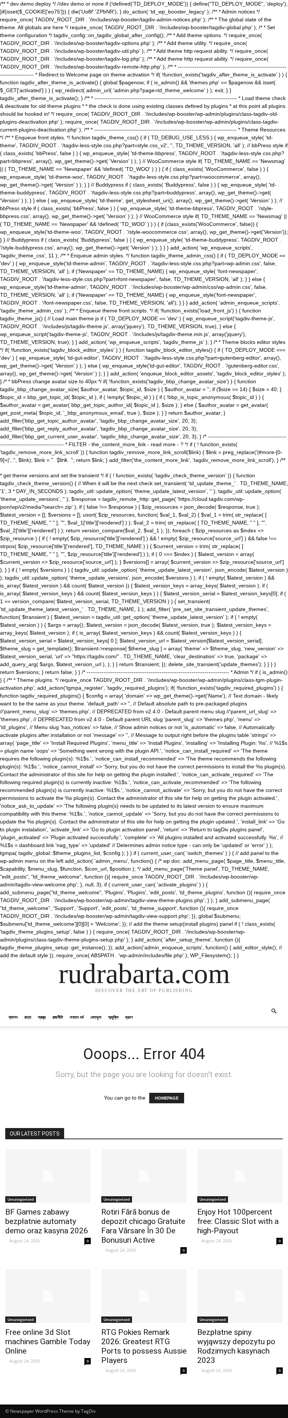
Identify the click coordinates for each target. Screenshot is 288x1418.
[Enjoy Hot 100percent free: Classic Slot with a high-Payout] (240, 1176)
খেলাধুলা (95, 1017)
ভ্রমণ (129, 1017)
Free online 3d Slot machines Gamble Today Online (47, 1341)
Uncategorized (21, 1199)
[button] (274, 1011)
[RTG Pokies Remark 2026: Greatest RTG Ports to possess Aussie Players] (144, 1296)
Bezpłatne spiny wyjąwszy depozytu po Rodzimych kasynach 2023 (236, 1346)
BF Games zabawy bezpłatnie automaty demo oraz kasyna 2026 (46, 1221)
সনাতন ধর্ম (77, 1017)
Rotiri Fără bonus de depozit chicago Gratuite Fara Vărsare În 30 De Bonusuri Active (143, 1226)
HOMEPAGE (166, 1098)
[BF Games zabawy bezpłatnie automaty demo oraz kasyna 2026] (48, 1176)
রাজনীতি (57, 1017)
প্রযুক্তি (113, 1017)
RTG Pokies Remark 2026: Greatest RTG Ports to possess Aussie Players (144, 1346)
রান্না (27, 1017)
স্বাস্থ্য (42, 1017)
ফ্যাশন (13, 1017)
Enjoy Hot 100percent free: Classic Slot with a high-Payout (238, 1221)
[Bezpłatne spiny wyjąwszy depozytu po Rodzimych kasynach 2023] (240, 1296)
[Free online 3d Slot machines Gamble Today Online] (48, 1296)
